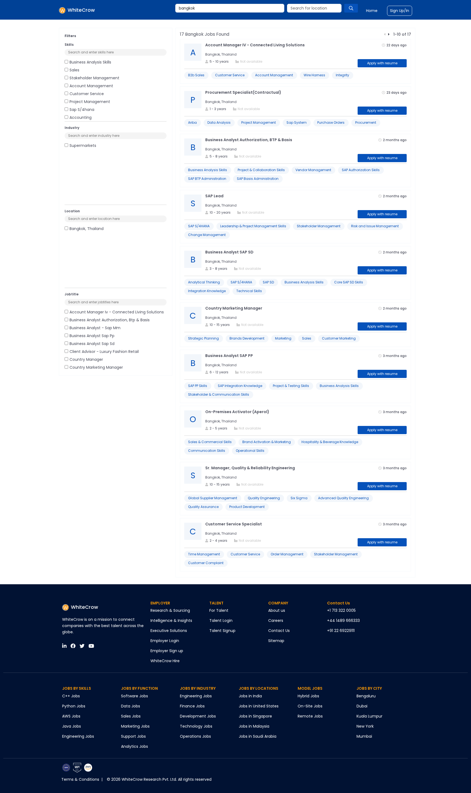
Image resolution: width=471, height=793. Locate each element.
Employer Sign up (166, 650)
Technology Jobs (196, 726)
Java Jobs (71, 726)
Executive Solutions (168, 630)
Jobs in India (250, 696)
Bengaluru (366, 696)
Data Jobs (130, 706)
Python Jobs (73, 706)
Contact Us (279, 630)
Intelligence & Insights (171, 620)
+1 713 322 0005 (341, 610)
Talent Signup (222, 630)
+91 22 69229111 (341, 630)
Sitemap (276, 640)
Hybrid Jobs (308, 696)
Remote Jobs (310, 716)
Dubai (362, 706)
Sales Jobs (131, 716)
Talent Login (221, 620)
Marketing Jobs (135, 726)
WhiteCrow (84, 607)
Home (372, 10)
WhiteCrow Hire (165, 661)
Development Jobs (198, 716)
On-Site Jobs (310, 706)
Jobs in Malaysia (254, 726)
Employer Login (164, 640)
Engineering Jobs (78, 736)
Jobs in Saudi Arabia (257, 736)
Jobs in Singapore (255, 716)
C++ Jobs (71, 696)
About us (276, 610)
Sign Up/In (399, 10)
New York (365, 726)
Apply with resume (382, 63)
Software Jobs (134, 696)
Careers (275, 620)
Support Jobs (133, 736)
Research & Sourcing (170, 610)
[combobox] (229, 8)
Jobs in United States (259, 706)
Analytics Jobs (134, 746)
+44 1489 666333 (343, 620)
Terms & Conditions (80, 779)
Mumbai (364, 736)
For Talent (218, 610)
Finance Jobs (192, 706)
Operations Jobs (195, 736)
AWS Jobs (71, 716)
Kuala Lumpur (369, 716)
